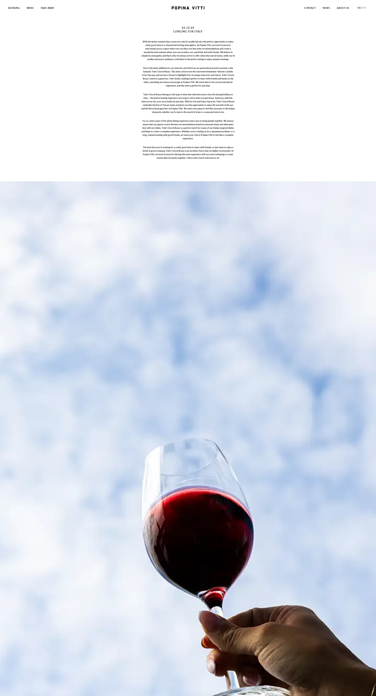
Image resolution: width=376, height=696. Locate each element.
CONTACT (310, 8)
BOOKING (14, 8)
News (326, 8)
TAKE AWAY (47, 8)
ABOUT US (343, 8)
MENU (30, 8)
